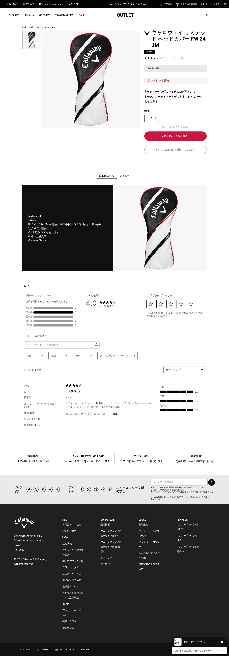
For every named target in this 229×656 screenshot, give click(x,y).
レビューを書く (178, 58)
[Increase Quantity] (155, 118)
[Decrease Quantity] (148, 118)
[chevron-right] (211, 482)
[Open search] (207, 15)
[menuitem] (166, 4)
